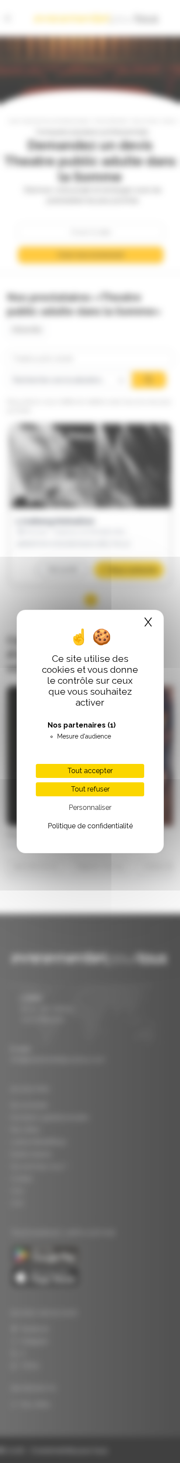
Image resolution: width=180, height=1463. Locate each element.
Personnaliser (90, 807)
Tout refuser (90, 789)
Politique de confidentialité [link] (90, 826)
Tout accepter (90, 771)
